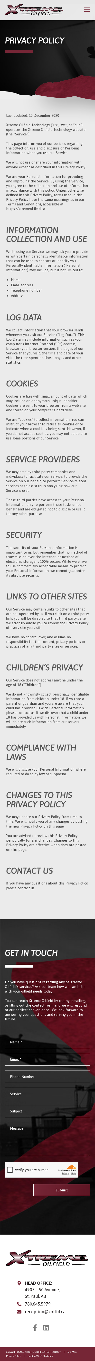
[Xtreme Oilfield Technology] (34, 10)
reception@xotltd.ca (45, 1311)
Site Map (72, 1352)
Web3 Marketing (45, 1356)
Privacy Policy (13, 1356)
